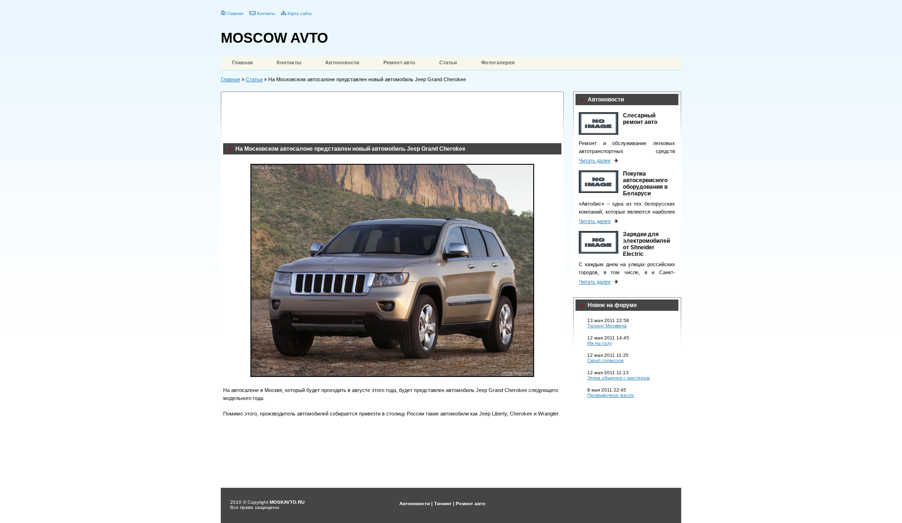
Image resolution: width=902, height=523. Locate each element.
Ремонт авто (399, 62)
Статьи (448, 62)
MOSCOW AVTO (274, 38)
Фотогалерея (497, 62)
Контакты (266, 13)
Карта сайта (299, 13)
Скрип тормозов (605, 360)
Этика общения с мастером (618, 377)
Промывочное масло (610, 395)
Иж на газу (599, 343)
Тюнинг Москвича (607, 325)
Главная (235, 13)
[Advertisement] (394, 115)
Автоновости (342, 62)
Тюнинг (442, 503)
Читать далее (595, 160)
